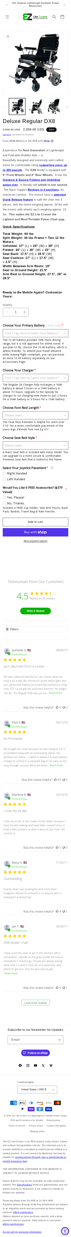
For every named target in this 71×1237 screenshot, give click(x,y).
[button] (7, 17)
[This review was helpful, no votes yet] (57, 707)
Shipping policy (37, 1131)
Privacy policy (36, 1126)
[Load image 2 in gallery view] (35, 106)
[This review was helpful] (55, 780)
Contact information (56, 1126)
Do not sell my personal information (22, 1232)
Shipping (7, 135)
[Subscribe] (59, 1040)
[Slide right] (67, 107)
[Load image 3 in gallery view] (54, 106)
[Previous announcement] (7, 5)
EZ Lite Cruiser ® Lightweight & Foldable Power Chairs (39, 1116)
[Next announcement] (64, 5)
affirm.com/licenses (13, 1224)
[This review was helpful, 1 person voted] (57, 848)
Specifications (24, 1185)
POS (13, 1120)
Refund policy (53, 1120)
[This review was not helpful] (63, 780)
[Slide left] (4, 107)
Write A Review (35, 611)
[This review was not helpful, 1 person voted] (63, 911)
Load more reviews (35, 1003)
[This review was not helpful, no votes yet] (63, 707)
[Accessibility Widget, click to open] (65, 1231)
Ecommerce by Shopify (31, 1120)
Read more (55, 693)
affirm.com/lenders (23, 1212)
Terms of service (16, 1126)
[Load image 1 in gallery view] (17, 106)
